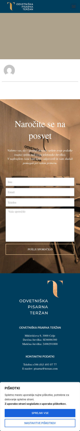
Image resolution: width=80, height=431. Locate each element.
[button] (74, 6)
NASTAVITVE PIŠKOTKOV (40, 423)
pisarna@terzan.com (46, 368)
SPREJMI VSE (40, 413)
